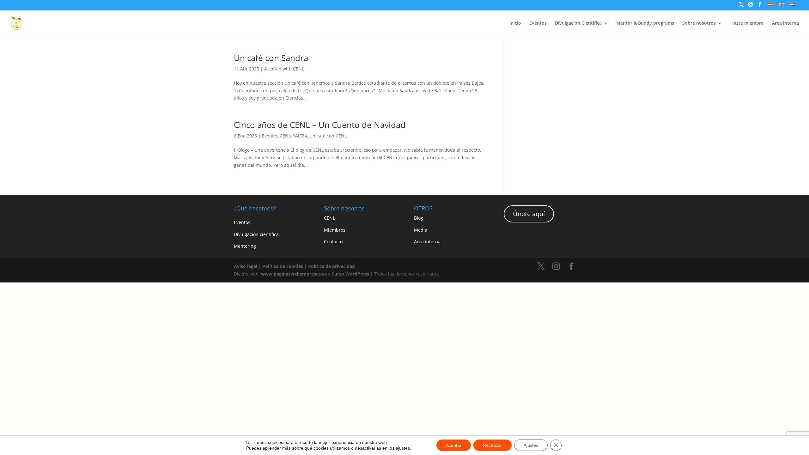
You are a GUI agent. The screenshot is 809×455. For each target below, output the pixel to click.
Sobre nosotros (699, 23)
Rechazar (492, 445)
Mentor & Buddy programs (645, 23)
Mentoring (245, 246)
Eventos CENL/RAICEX (284, 136)
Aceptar (453, 445)
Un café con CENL (328, 136)
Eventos (538, 23)
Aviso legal (245, 266)
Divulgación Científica (578, 23)
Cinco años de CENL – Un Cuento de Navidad (319, 124)
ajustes (403, 448)
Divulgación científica (256, 234)
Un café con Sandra (271, 58)
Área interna (785, 23)
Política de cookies (282, 266)
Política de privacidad (331, 266)
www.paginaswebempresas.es (294, 274)
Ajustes (531, 445)
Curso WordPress (350, 274)
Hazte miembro (747, 23)
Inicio (515, 23)
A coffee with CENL (284, 69)
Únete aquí (529, 213)
